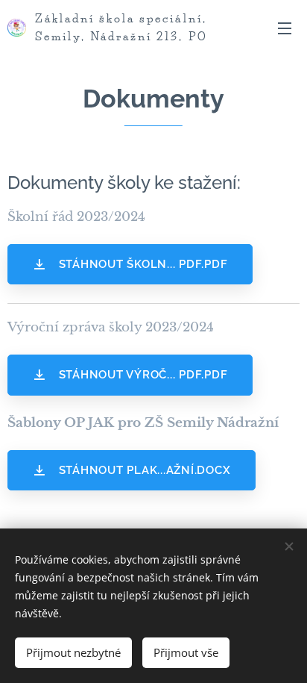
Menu (285, 28)
